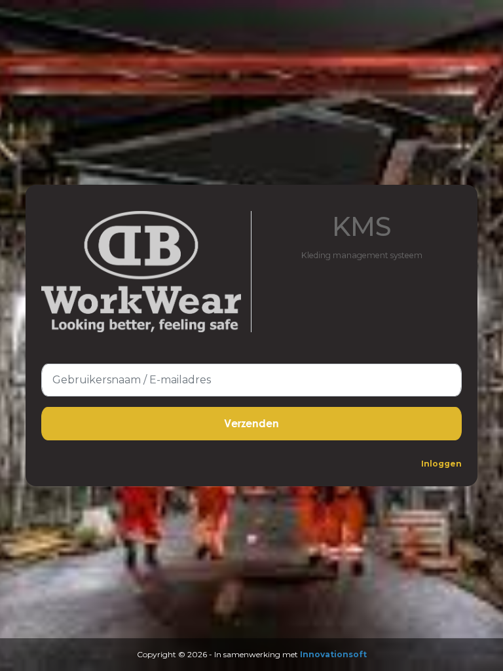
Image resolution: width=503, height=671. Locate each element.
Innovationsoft (333, 654)
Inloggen (441, 464)
